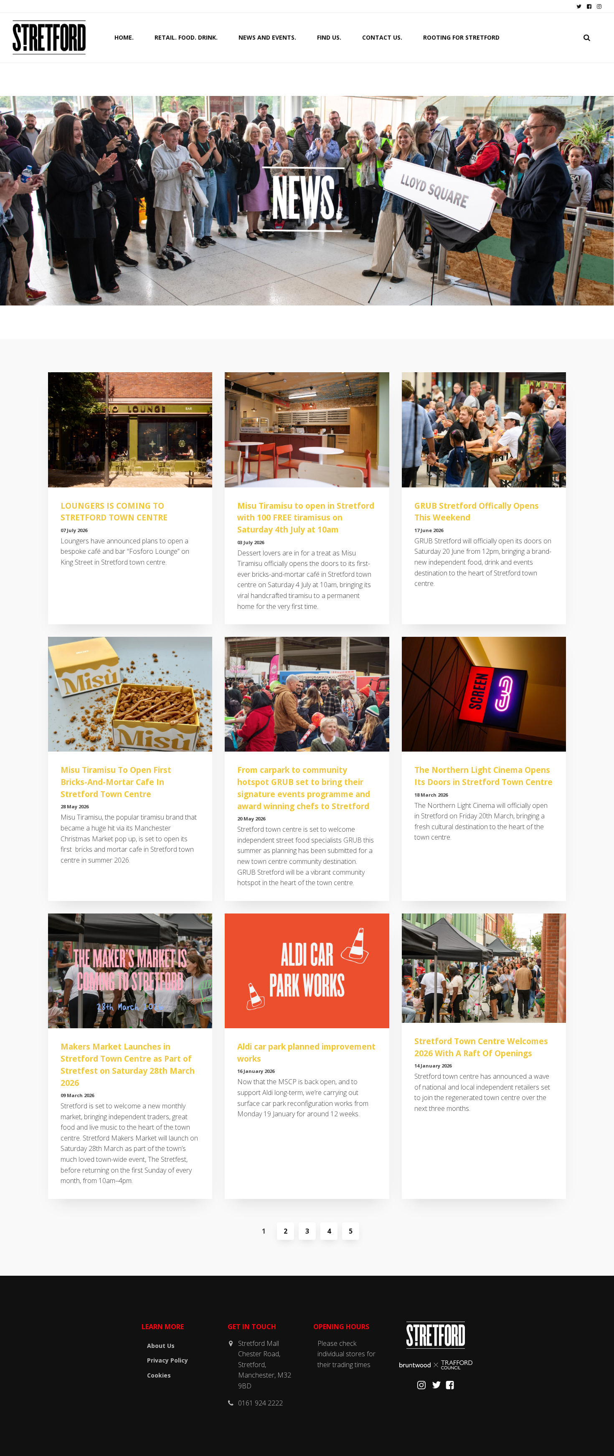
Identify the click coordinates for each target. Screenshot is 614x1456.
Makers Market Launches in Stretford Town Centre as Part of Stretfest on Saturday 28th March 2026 (128, 1064)
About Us (161, 1346)
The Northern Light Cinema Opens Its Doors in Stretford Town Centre (483, 775)
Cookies (159, 1375)
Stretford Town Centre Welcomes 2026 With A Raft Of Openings (481, 1047)
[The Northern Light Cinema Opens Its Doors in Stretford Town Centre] (484, 694)
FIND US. (329, 37)
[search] (586, 38)
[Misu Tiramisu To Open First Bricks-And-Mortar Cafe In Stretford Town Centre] (130, 694)
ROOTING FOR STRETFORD (461, 37)
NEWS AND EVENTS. (267, 37)
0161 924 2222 (260, 1403)
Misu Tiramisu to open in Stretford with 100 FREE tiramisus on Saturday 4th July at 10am (305, 517)
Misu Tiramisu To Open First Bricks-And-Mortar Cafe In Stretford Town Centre (116, 782)
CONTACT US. (382, 37)
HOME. (124, 37)
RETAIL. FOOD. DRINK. (186, 37)
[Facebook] (450, 1387)
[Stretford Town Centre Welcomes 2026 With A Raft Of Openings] (484, 968)
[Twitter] (436, 1387)
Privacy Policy (167, 1360)
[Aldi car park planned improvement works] (307, 970)
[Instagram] (421, 1387)
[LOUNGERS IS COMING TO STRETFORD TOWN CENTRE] (130, 429)
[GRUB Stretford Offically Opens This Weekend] (484, 429)
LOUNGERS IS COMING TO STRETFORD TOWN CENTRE (114, 511)
